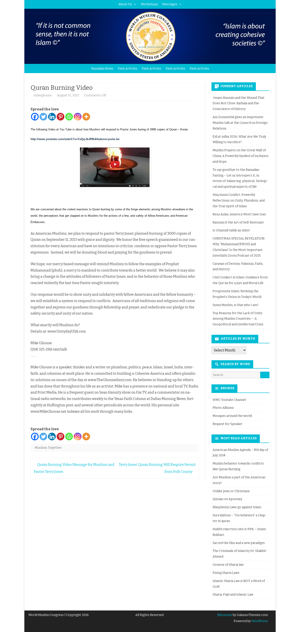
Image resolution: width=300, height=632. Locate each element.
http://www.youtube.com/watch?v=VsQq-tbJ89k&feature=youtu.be (75, 139)
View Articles (127, 68)
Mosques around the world (232, 416)
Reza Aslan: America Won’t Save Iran (239, 214)
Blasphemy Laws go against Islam (237, 507)
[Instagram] (77, 117)
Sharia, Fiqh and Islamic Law (233, 594)
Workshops (149, 4)
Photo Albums (223, 408)
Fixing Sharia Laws (226, 573)
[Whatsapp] (69, 117)
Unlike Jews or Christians (231, 491)
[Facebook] (35, 117)
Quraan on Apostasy (227, 499)
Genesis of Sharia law (228, 565)
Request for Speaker (227, 424)
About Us (125, 4)
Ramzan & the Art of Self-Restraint (238, 222)
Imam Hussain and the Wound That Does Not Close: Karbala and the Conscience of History (238, 103)
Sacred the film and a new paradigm (239, 543)
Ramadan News (102, 68)
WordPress (259, 621)
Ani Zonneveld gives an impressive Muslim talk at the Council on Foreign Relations (240, 122)
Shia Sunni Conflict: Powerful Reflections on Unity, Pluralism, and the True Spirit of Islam (239, 200)
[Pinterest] (60, 117)
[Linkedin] (52, 117)
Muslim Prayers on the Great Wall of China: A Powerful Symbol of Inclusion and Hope (240, 156)
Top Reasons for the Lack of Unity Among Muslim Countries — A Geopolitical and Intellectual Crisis (238, 318)
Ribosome (224, 615)
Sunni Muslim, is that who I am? (235, 305)
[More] (86, 117)
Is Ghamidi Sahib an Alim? (231, 230)
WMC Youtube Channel (229, 400)
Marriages (169, 4)
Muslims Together (48, 448)
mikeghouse (43, 95)
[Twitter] (43, 117)
